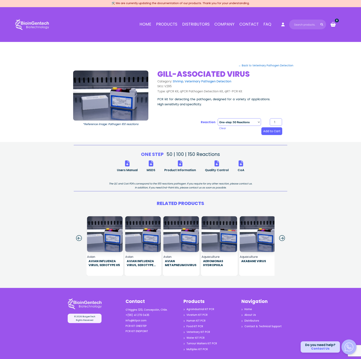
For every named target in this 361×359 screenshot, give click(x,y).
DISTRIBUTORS (196, 24)
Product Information (180, 170)
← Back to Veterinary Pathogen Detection (265, 65)
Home (248, 309)
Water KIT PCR (196, 338)
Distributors (251, 321)
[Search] (321, 24)
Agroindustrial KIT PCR (200, 309)
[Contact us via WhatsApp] (349, 347)
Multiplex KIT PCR (197, 349)
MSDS (151, 170)
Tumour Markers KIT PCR (202, 343)
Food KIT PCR (195, 326)
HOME (145, 24)
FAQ (267, 24)
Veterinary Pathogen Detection (208, 81)
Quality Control (217, 170)
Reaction (208, 122)
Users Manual (127, 170)
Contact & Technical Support (263, 326)
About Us (250, 315)
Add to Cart (272, 131)
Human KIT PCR (196, 321)
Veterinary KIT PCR (198, 332)
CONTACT (249, 24)
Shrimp (178, 81)
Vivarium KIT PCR (197, 315)
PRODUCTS (166, 24)
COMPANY (224, 24)
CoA (241, 170)
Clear (222, 128)
